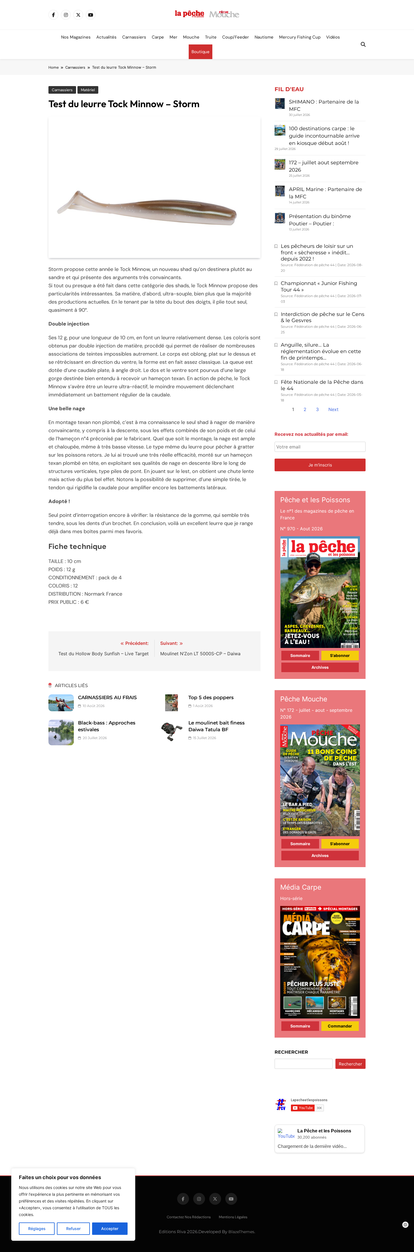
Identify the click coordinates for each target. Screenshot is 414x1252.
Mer (173, 37)
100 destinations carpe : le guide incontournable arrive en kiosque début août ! (324, 135)
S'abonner (340, 655)
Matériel (88, 89)
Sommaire (300, 655)
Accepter (109, 1228)
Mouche (191, 37)
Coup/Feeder (235, 37)
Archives (320, 667)
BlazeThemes (241, 1231)
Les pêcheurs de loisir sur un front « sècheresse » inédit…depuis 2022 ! (317, 252)
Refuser (73, 1228)
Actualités (106, 37)
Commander (340, 1026)
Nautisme (264, 37)
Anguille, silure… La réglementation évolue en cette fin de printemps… (321, 351)
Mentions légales (233, 1217)
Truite (211, 37)
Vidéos (333, 37)
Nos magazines (76, 37)
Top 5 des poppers (211, 697)
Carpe (158, 37)
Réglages (37, 1228)
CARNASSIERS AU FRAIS (107, 697)
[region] (73, 1204)
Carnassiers (134, 37)
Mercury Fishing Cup (299, 37)
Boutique (201, 52)
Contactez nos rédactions (189, 1217)
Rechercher (291, 1052)
